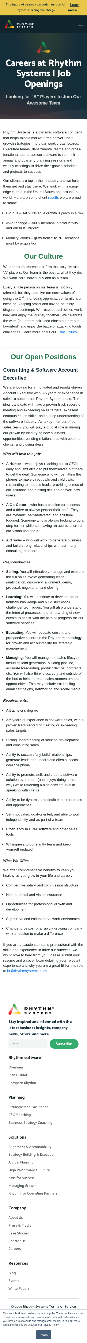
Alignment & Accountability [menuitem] (29, 1147)
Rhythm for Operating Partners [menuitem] (32, 1193)
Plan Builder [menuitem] (17, 1075)
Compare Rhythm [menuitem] (22, 1083)
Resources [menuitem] (18, 1264)
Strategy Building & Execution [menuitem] (32, 1154)
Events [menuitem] (13, 1281)
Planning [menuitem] (16, 1098)
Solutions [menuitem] (17, 1137)
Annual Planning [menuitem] (21, 1162)
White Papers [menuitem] (19, 1288)
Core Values (67, 332)
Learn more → (75, 7)
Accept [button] (44, 1334)
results (53, 198)
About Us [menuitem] (15, 1218)
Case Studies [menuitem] (18, 1233)
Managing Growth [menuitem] (22, 1186)
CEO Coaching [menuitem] (19, 1115)
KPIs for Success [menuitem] (21, 1178)
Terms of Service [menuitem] (62, 1307)
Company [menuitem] (17, 1208)
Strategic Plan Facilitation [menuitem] (28, 1107)
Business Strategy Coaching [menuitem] (30, 1123)
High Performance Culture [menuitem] (29, 1170)
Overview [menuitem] (15, 1067)
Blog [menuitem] (12, 1273)
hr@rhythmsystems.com (26, 971)
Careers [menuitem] (14, 1249)
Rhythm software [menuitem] (24, 1058)
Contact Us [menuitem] (17, 1241)
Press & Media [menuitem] (19, 1225)
